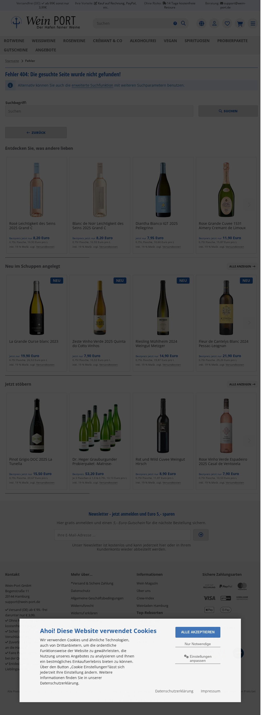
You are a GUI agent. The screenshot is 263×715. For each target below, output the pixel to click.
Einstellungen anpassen (200, 658)
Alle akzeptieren (197, 632)
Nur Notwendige (198, 644)
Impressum (210, 691)
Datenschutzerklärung (174, 691)
